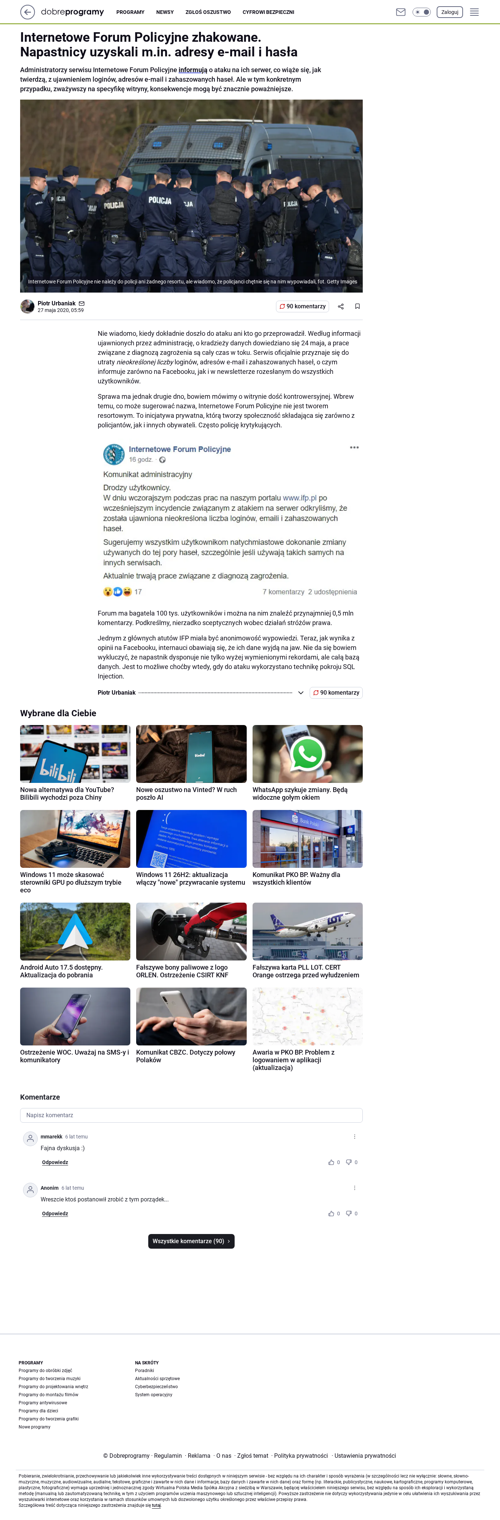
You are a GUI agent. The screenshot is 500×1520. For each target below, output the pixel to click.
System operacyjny (153, 1394)
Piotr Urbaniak (57, 303)
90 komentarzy (306, 306)
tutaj (156, 1505)
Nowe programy (35, 1427)
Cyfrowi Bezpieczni (268, 12)
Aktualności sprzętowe (157, 1378)
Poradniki (144, 1370)
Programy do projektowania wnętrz (53, 1386)
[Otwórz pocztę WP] (401, 12)
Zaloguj (449, 12)
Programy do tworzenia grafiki (49, 1418)
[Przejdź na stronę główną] (27, 17)
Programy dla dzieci (38, 1410)
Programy (130, 12)
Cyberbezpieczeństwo (156, 1386)
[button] (422, 12)
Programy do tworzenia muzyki (50, 1378)
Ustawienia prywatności (364, 1455)
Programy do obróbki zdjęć (45, 1370)
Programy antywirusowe (43, 1402)
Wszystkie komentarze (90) (188, 1241)
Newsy (165, 12)
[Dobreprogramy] (78, 12)
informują (193, 70)
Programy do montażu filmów (48, 1394)
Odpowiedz (55, 1162)
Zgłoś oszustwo (208, 12)
